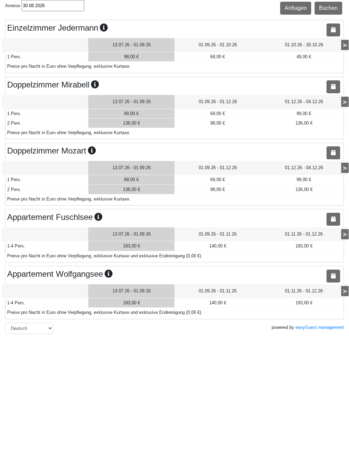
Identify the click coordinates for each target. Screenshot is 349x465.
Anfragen (296, 8)
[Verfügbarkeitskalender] (333, 29)
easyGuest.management (319, 327)
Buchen (328, 8)
